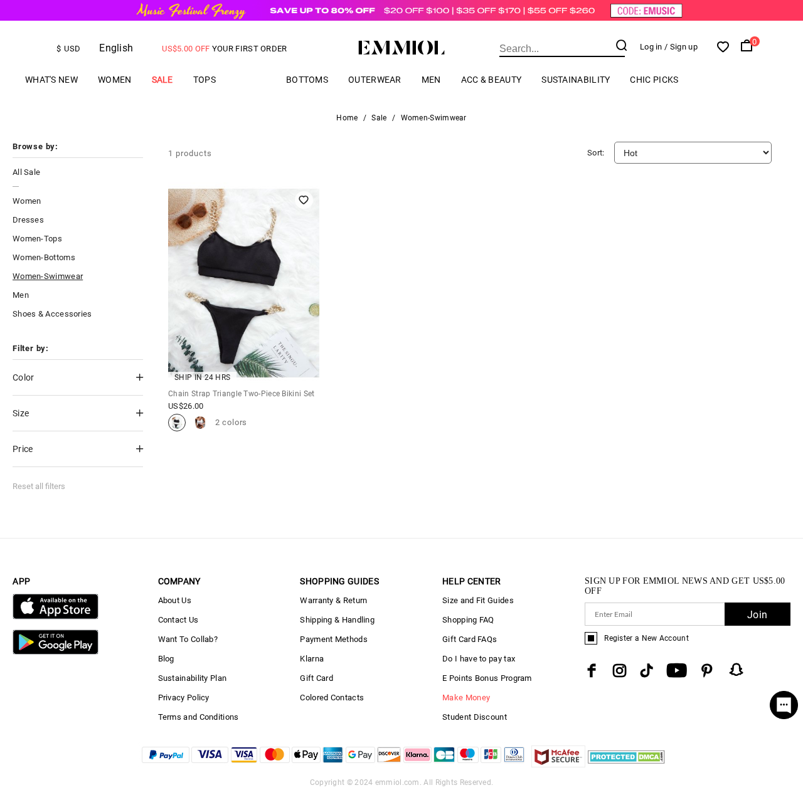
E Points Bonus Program (487, 678)
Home (347, 117)
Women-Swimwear (48, 276)
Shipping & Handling (337, 619)
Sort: (596, 152)
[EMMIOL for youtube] (676, 670)
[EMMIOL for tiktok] (646, 670)
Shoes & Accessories (52, 314)
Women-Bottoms (44, 257)
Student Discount (474, 717)
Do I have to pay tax (478, 658)
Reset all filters (39, 486)
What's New (51, 80)
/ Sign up (681, 46)
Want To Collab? (188, 639)
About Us (174, 600)
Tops (204, 80)
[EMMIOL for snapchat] (736, 669)
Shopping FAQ (468, 619)
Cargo (251, 79)
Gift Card (316, 678)
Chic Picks (654, 80)
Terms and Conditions (198, 717)
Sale (162, 80)
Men (431, 80)
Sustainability (575, 80)
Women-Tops (37, 238)
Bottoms (307, 80)
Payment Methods (334, 639)
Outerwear (375, 80)
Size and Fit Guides (478, 600)
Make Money (466, 697)
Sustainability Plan (192, 678)
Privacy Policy (184, 697)
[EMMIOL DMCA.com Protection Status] (626, 764)
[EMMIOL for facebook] (591, 670)
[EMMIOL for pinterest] (707, 670)
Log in (651, 46)
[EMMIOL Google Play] (55, 651)
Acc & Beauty (491, 80)
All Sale (26, 172)
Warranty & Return (333, 600)
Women (115, 80)
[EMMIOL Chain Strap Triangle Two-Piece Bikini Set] (177, 422)
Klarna (312, 658)
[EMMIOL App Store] (55, 616)
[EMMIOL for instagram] (620, 670)
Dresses (28, 219)
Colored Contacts (332, 697)
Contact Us (178, 619)
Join (757, 615)
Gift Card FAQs (469, 639)
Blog (166, 658)
